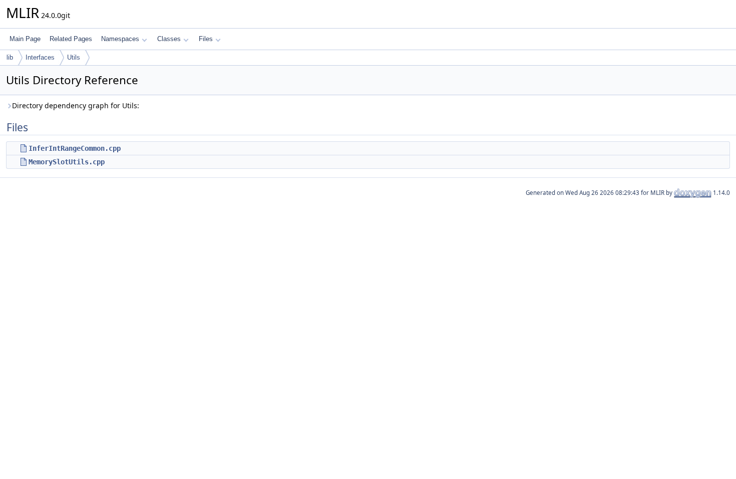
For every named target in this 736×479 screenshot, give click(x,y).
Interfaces (40, 57)
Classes (169, 39)
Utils (73, 57)
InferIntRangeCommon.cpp (75, 148)
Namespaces (120, 39)
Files (206, 39)
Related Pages (71, 39)
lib (10, 57)
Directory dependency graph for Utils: (75, 105)
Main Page (25, 39)
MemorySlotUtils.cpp (67, 162)
